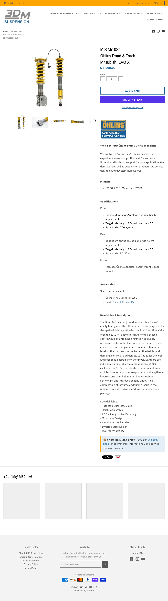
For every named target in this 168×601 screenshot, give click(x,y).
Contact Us (137, 552)
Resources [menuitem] (153, 13)
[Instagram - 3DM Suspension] (158, 31)
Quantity (104, 74)
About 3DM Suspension (31, 553)
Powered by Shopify (84, 590)
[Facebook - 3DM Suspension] (153, 31)
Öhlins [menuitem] (88, 13)
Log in (128, 3)
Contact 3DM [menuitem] (155, 19)
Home (6, 31)
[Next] (95, 121)
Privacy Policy (31, 564)
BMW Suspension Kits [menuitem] (63, 13)
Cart (159, 3)
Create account (142, 3)
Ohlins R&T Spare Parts (124, 302)
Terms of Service (30, 560)
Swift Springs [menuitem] (109, 13)
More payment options (132, 107)
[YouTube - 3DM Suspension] (163, 31)
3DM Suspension (88, 586)
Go (105, 564)
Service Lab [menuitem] (132, 13)
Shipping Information (31, 556)
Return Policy (31, 567)
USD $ (21, 3)
